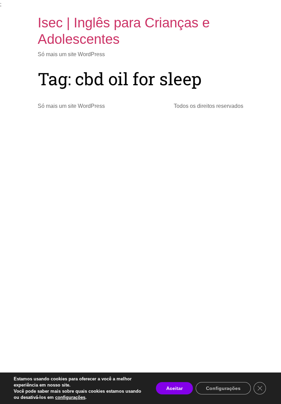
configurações (70, 397)
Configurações (223, 388)
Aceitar (174, 388)
